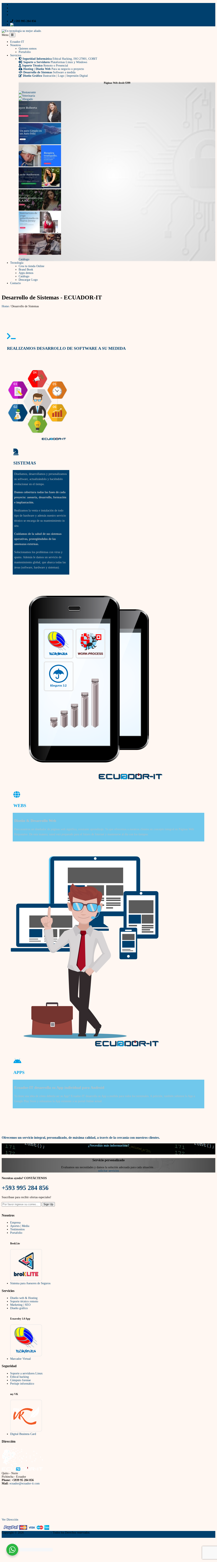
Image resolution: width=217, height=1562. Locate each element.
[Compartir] (192, 7)
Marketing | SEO (20, 1304)
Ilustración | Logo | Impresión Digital (55, 75)
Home (5, 306)
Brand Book (26, 269)
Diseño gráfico (19, 1308)
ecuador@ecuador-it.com (25, 1483)
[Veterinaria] (27, 95)
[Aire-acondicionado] (40, 165)
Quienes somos (27, 48)
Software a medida (49, 72)
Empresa (15, 1222)
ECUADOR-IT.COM (37, 1532)
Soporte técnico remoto (24, 1301)
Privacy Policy (10, 1536)
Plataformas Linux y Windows (55, 62)
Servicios (15, 55)
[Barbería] (40, 253)
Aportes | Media (19, 1226)
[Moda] (40, 209)
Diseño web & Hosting (24, 1298)
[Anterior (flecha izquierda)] (9, 784)
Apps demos (26, 273)
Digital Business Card (23, 1434)
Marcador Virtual (20, 1358)
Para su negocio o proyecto (53, 69)
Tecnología (16, 262)
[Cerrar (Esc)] (201, 7)
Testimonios (17, 1229)
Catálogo (24, 259)
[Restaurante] (27, 92)
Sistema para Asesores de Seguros (30, 1283)
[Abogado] (26, 99)
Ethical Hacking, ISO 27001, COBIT (59, 58)
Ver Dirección (10, 1519)
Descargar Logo (28, 279)
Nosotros (15, 45)
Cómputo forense (20, 1380)
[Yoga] (40, 231)
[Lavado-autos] (40, 143)
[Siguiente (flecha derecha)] (207, 784)
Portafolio (25, 52)
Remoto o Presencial (45, 65)
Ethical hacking (19, 1376)
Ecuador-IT (17, 41)
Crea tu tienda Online (31, 266)
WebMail (31, 24)
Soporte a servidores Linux (26, 1373)
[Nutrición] (40, 187)
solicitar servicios (108, 1170)
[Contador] (40, 121)
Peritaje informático (22, 1383)
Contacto (15, 283)
